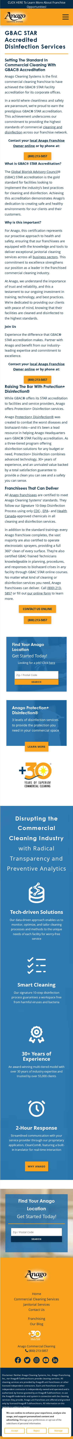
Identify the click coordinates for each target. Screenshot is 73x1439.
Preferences (58, 1431)
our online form (39, 593)
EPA (45, 511)
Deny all (36, 1431)
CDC (37, 511)
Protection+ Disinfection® (34, 417)
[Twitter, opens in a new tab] (27, 1359)
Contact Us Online (37, 609)
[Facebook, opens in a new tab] (18, 1359)
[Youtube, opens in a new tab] (45, 1359)
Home (36, 1294)
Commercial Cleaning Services (36, 1299)
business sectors (45, 257)
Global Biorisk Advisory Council (34, 172)
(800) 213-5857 (37, 156)
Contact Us (37, 1309)
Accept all (14, 1431)
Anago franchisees (23, 495)
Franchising (36, 1318)
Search (36, 681)
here (52, 663)
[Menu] (65, 17)
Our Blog (36, 1324)
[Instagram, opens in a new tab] (36, 1359)
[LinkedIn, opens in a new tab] (55, 1359)
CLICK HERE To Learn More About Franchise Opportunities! (36, 5)
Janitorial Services (36, 1304)
